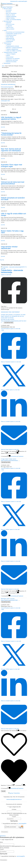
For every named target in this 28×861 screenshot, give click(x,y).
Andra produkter (10, 29)
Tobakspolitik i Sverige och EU (13, 33)
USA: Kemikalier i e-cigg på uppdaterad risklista (11, 118)
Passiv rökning (9, 36)
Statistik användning (11, 16)
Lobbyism (8, 44)
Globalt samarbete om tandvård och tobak (13, 198)
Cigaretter (8, 22)
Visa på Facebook (10, 328)
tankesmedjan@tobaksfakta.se (14, 799)
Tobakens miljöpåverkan (12, 49)
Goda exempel (9, 57)
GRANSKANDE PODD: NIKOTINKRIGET (10, 312)
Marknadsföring (10, 38)
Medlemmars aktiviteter (12, 60)
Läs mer (3, 127)
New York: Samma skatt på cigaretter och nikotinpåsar (11, 149)
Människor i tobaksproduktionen (14, 47)
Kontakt (22, 1)
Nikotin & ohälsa (8, 8)
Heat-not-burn (9, 27)
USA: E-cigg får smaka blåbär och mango (13, 214)
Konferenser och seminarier (13, 58)
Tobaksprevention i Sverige (10, 52)
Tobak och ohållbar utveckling (13, 50)
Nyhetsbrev (13, 1)
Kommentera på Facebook (16, 456)
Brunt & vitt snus (10, 24)
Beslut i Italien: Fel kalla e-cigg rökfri (12, 232)
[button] (14, 452)
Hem (3, 65)
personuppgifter (22, 823)
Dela (3, 330)
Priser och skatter (10, 39)
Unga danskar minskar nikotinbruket (9, 247)
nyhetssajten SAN (5, 100)
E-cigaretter (9, 25)
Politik (5, 30)
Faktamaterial (7, 63)
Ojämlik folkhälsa (10, 18)
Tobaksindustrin (7, 43)
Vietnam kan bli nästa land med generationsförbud (12, 183)
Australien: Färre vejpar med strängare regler (11, 165)
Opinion (8, 55)
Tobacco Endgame (10, 54)
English (25, 1)
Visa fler (2, 259)
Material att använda (11, 61)
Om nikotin (9, 10)
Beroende (8, 11)
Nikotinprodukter (8, 21)
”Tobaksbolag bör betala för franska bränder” (11, 134)
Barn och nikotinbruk (11, 13)
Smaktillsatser (9, 41)
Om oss (18, 1)
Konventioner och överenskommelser (15, 32)
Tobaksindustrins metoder (12, 46)
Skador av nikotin (10, 15)
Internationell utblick (11, 35)
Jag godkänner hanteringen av (14, 823)
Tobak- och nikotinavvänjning (13, 19)
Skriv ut (18, 86)
